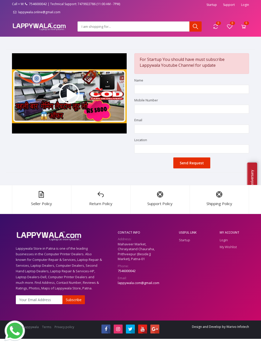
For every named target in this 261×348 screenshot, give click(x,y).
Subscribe (74, 299)
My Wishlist (228, 247)
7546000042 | (38, 4)
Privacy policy (64, 327)
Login (245, 5)
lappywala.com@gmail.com (138, 282)
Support (229, 5)
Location (140, 140)
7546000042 (127, 271)
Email (138, 120)
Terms (46, 327)
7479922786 (87, 4)
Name (138, 80)
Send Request (192, 162)
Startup (211, 5)
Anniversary (252, 179)
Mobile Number (146, 100)
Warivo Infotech (237, 327)
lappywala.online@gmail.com (38, 12)
